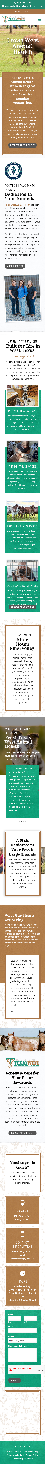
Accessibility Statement (22, 1458)
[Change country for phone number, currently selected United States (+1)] (11, 1340)
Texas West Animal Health (17, 205)
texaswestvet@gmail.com (22, 1258)
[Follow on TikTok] (25, 1446)
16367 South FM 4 (22, 1216)
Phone (11, 1336)
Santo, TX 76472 (22, 1219)
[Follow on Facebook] (15, 1446)
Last (25, 1322)
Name (11, 1314)
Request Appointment (22, 11)
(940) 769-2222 (26, 1251)
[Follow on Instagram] (20, 1446)
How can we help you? (18, 1346)
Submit (14, 1380)
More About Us (15, 266)
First (9, 1322)
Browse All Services (22, 607)
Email (11, 1326)
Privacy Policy (32, 1455)
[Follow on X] (30, 1446)
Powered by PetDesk (15, 1455)
